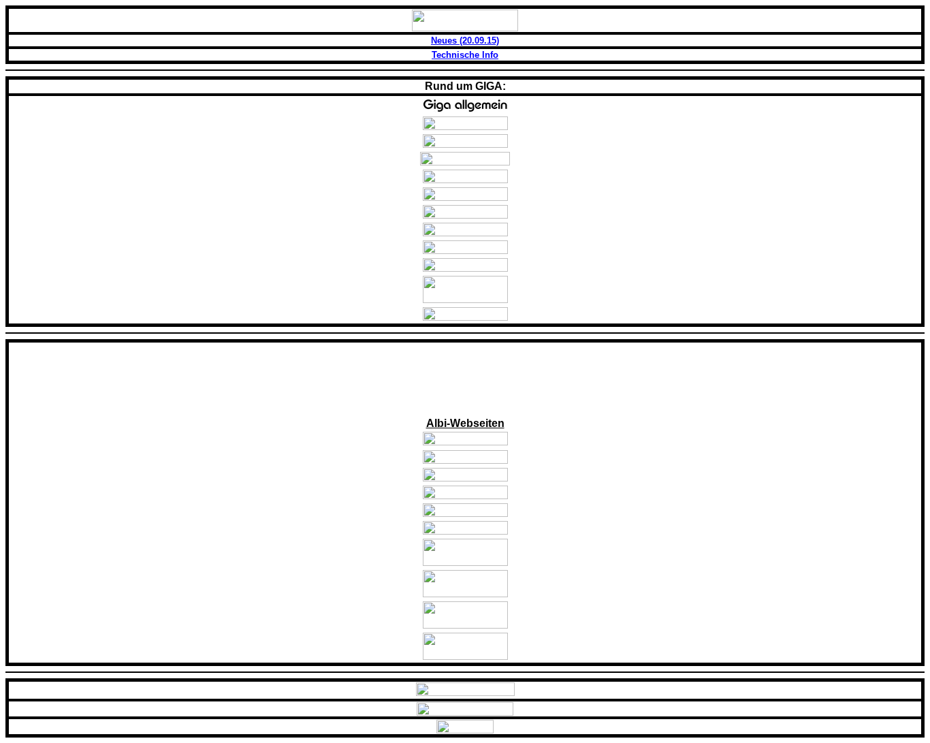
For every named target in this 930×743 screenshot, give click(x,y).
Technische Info (465, 55)
